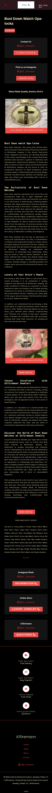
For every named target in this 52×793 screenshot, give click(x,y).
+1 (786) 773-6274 (24, 52)
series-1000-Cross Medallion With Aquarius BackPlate (26, 116)
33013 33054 (26, 558)
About (26, 753)
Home (26, 744)
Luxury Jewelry (24, 609)
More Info (25, 372)
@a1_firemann (27, 45)
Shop (26, 749)
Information (24, 583)
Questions (24, 635)
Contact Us (25, 78)
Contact (26, 757)
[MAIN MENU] (5, 5)
